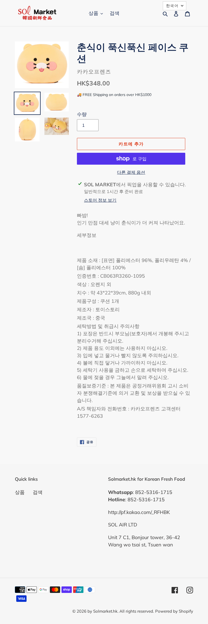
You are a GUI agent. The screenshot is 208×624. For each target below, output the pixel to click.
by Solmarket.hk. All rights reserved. (120, 611)
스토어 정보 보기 (100, 200)
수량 (82, 114)
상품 (20, 492)
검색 (38, 492)
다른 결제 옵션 (131, 172)
